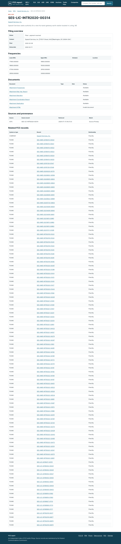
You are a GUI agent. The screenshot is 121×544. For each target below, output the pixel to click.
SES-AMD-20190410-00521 (45, 144)
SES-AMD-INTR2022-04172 (45, 360)
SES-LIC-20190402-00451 (45, 482)
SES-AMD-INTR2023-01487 (46, 403)
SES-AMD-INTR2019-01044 (45, 246)
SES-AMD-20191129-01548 (45, 167)
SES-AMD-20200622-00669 (46, 199)
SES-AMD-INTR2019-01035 (45, 242)
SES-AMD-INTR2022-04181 (45, 368)
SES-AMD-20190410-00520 (45, 140)
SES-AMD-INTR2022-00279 (46, 336)
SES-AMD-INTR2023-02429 (46, 430)
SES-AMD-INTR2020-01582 (45, 293)
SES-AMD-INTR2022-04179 (45, 364)
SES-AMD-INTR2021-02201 (45, 313)
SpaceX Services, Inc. (23, 11)
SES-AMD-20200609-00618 (45, 195)
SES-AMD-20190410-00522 (45, 148)
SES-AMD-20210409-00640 (46, 210)
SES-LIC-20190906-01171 (45, 509)
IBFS (14, 11)
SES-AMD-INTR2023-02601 (45, 458)
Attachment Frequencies (17, 88)
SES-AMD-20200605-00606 (46, 191)
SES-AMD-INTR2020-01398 (45, 269)
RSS (105, 535)
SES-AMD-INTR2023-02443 (46, 434)
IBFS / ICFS (27, 3)
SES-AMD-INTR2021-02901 (45, 324)
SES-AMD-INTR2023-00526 (46, 391)
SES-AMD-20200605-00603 (46, 179)
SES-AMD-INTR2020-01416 (45, 281)
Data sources (98, 535)
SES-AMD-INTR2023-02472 (46, 442)
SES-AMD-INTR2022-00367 (46, 340)
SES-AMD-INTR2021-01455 (45, 301)
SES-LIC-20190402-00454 (45, 486)
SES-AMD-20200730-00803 (46, 203)
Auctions (58, 2)
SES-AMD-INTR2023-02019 (45, 415)
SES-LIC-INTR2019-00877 (45, 517)
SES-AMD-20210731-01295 (45, 230)
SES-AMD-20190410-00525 (45, 159)
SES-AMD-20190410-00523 (45, 151)
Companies (74, 2)
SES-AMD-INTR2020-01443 (46, 289)
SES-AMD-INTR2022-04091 (45, 348)
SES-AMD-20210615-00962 (45, 222)
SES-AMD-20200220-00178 (45, 171)
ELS (34, 2)
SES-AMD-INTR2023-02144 (46, 423)
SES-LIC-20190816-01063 (45, 497)
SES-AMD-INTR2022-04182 (45, 372)
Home (10, 11)
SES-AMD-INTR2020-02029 (46, 297)
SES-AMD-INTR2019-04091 (45, 258)
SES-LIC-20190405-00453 (45, 489)
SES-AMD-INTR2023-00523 (46, 387)
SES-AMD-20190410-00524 (45, 155)
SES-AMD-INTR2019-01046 (45, 254)
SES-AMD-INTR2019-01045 (45, 250)
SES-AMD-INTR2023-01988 (45, 411)
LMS (47, 2)
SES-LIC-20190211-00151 (45, 462)
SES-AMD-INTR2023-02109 (45, 419)
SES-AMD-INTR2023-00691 (45, 399)
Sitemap (110, 535)
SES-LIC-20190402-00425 (45, 466)
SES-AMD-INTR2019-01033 (45, 234)
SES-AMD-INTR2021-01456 (45, 305)
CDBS (52, 2)
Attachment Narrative (16, 95)
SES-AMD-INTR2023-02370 (46, 427)
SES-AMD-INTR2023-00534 (46, 395)
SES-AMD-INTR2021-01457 (45, 309)
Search (109, 3)
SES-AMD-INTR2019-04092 (45, 261)
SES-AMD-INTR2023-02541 (46, 450)
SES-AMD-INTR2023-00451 (46, 383)
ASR (43, 2)
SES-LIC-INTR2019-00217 (45, 513)
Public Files (65, 3)
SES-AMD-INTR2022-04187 (45, 379)
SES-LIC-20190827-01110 (45, 501)
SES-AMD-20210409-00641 (45, 214)
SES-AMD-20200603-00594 (46, 175)
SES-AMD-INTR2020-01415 (45, 277)
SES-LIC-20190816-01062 (45, 493)
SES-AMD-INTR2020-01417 (45, 285)
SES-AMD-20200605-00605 (46, 187)
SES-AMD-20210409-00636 (46, 207)
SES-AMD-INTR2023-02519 (45, 446)
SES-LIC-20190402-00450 (45, 478)
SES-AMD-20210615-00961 (45, 218)
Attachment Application (16, 103)
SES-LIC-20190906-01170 (45, 505)
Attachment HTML (15, 107)
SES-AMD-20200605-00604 (46, 183)
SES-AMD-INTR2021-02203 (45, 320)
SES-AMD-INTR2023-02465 (46, 438)
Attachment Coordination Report (19, 99)
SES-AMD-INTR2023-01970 (45, 407)
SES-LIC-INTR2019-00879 (45, 525)
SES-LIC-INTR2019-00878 (45, 521)
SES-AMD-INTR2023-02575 (46, 454)
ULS (38, 2)
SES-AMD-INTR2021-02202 (45, 317)
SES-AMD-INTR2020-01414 (45, 273)
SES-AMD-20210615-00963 (45, 226)
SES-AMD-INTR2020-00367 (46, 265)
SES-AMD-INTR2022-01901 (45, 344)
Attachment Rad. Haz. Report (18, 91)
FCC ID (80, 535)
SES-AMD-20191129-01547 (45, 163)
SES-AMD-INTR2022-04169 (45, 356)
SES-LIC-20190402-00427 (45, 474)
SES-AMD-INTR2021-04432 (46, 328)
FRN (85, 535)
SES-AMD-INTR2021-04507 (45, 332)
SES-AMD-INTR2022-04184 (46, 376)
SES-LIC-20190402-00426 (45, 470)
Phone (90, 535)
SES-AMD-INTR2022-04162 (45, 352)
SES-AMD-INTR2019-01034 (45, 238)
